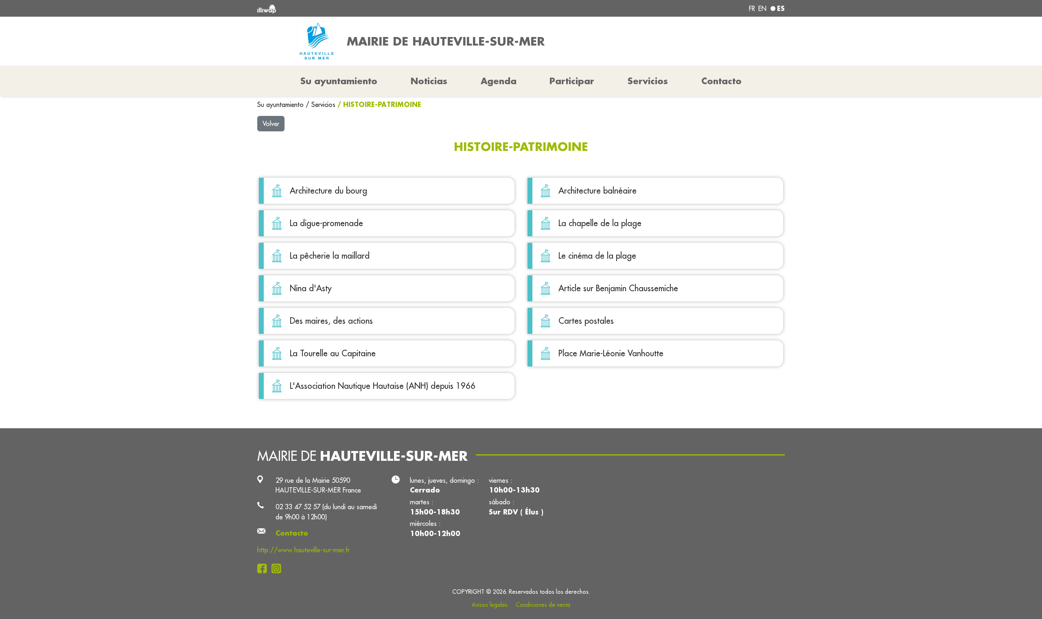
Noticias (429, 81)
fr (752, 8)
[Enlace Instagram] (278, 568)
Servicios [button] (648, 81)
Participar (571, 81)
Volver (271, 124)
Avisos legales (490, 604)
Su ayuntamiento (281, 104)
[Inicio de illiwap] (364, 8)
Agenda (499, 81)
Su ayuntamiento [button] (338, 81)
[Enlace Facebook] (264, 568)
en (762, 8)
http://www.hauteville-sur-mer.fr (303, 549)
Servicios (324, 104)
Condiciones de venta (543, 604)
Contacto (721, 81)
